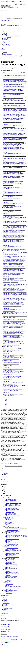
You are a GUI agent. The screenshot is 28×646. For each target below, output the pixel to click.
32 (4, 490)
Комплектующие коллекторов (13, 550)
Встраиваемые (9, 591)
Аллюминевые (10, 559)
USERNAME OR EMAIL (20, 4)
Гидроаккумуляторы (11, 499)
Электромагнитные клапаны (13, 515)
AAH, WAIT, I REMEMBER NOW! (9, 7)
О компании (6, 603)
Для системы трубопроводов (13, 531)
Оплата (5, 42)
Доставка (5, 40)
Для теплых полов (10, 549)
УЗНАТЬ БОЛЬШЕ (18, 98)
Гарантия (5, 609)
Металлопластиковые (11, 576)
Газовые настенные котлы (12, 539)
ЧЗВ (4, 610)
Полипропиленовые (11, 577)
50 (4, 493)
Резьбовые (8, 589)
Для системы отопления (12, 530)
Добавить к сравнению (9, 99)
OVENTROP (9, 584)
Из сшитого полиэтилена (12, 573)
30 (4, 489)
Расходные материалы (11, 568)
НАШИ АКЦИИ (3, 49)
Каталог (5, 31)
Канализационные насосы (12, 553)
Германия (5, 481)
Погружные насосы (11, 555)
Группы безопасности (11, 508)
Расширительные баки (11, 500)
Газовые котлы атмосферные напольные (16, 535)
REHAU (8, 571)
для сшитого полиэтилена (12, 587)
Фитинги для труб (7, 54)
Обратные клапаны (11, 513)
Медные (8, 575)
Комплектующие (10, 562)
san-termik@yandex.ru (6, 626)
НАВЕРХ (3, 644)
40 (4, 491)
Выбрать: (3, 470)
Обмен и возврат (7, 608)
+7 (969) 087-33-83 (22, 1)
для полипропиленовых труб (13, 586)
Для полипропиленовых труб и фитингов (16, 528)
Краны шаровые (10, 512)
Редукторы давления (11, 514)
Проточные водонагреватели (13, 505)
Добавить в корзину (8, 98)
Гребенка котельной (11, 542)
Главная (5, 52)
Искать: (2, 465)
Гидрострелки (9, 540)
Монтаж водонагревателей (12, 35)
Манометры (9, 522)
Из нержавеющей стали (12, 572)
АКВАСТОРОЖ (10, 518)
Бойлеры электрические (12, 504)
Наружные (9, 593)
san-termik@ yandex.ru (9, 21)
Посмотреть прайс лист (6, 636)
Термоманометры (10, 523)
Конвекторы (9, 563)
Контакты (5, 39)
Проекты (5, 38)
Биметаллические (10, 560)
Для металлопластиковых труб (13, 527)
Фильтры (8, 581)
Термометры (9, 524)
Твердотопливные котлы (12, 544)
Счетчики (8, 580)
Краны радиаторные (11, 510)
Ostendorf (5, 473)
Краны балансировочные (12, 509)
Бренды (5, 33)
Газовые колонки (10, 533)
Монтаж (5, 34)
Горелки (8, 541)
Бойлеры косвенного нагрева (13, 503)
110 (4, 486)
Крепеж (8, 567)
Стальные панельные (11, 564)
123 (4, 487)
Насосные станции (11, 554)
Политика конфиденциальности (9, 637)
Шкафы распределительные (10, 590)
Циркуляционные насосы (12, 557)
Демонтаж (8, 37)
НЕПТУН (8, 519)
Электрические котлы (11, 545)
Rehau (4, 474)
